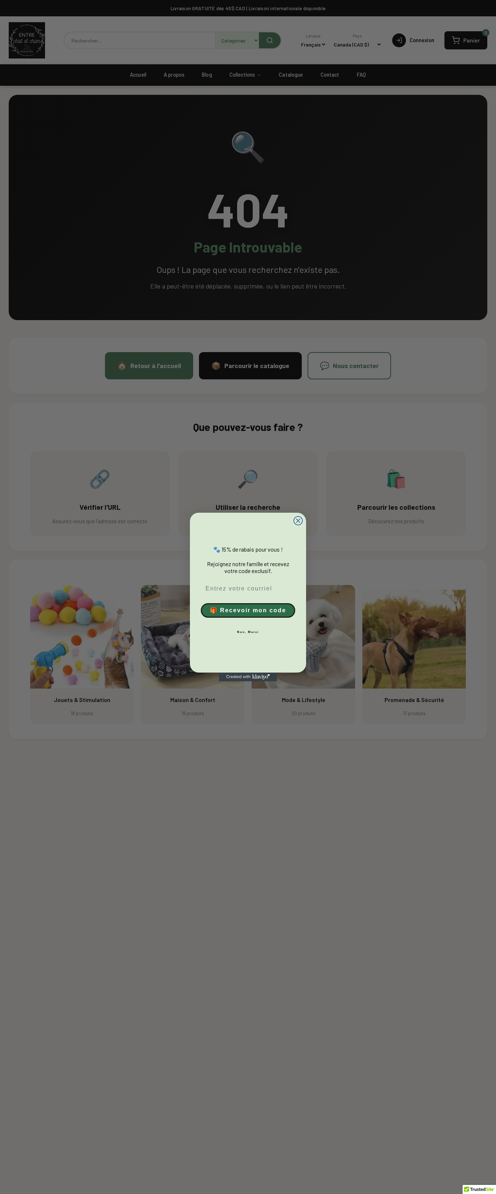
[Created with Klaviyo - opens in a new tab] (248, 677)
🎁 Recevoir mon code (248, 610)
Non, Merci (248, 632)
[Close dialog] (298, 520)
